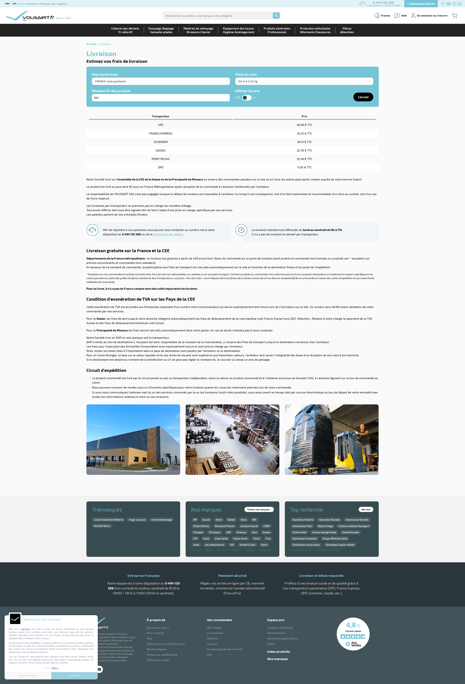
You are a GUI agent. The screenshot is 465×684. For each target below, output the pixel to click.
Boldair (231, 519)
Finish (256, 538)
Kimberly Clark (247, 544)
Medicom (222, 551)
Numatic (250, 551)
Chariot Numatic (350, 532)
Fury (268, 538)
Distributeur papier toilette (340, 544)
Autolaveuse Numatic (357, 519)
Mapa (209, 551)
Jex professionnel (214, 544)
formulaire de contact (168, 234)
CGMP (266, 526)
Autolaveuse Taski (302, 526)
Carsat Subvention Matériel (108, 519)
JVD (232, 544)
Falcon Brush (241, 538)
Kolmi (264, 544)
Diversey (241, 532)
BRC (254, 519)
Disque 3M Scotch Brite (335, 538)
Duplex (266, 532)
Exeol (206, 538)
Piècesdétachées (347, 30)
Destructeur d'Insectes (305, 538)
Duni (254, 532)
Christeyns (215, 532)
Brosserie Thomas (225, 526)
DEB (228, 532)
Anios (219, 519)
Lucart (196, 551)
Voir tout (366, 509)
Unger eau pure (137, 519)
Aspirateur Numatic (329, 519)
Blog (149, 638)
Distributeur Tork (302, 551)
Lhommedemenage (161, 519)
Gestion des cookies (158, 659)
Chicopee (198, 532)
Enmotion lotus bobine (328, 551)
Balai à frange (325, 526)
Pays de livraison (105, 74)
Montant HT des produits (111, 91)
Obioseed (265, 551)
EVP (195, 538)
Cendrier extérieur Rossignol (354, 526)
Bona (243, 519)
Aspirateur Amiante (303, 519)
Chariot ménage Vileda (324, 532)
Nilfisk (236, 551)
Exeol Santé (221, 538)
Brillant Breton (201, 526)
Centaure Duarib (249, 526)
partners (25, 629)
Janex (196, 544)
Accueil (91, 44)
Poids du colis (246, 74)
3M (195, 519)
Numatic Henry (102, 525)
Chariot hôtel (299, 532)
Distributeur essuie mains (306, 544)
